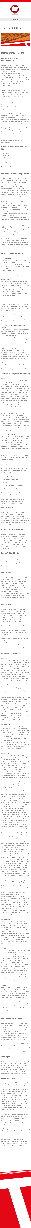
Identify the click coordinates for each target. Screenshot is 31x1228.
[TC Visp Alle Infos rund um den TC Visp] (15, 10)
